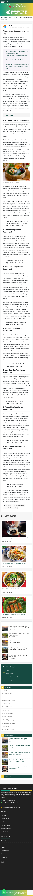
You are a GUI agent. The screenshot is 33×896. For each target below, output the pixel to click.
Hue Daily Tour (4, 850)
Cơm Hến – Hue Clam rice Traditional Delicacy (14, 563)
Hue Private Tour (7, 693)
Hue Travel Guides (19, 505)
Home (4, 17)
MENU (6, 2)
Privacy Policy (4, 857)
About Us (3, 840)
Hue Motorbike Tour (8, 729)
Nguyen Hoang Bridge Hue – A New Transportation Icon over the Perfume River (19, 740)
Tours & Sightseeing (8, 720)
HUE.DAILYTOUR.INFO (14, 892)
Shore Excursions (7, 716)
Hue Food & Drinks (12, 17)
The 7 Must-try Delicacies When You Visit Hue (13, 614)
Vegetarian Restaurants (10, 508)
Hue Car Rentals (5, 818)
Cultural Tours (6, 703)
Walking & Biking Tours (9, 723)
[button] (4, 891)
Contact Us (4, 844)
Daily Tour (5, 690)
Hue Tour (3, 815)
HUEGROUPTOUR (25, 892)
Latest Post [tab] (9, 623)
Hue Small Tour (7, 697)
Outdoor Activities (8, 713)
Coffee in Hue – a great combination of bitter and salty (16, 538)
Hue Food (8, 505)
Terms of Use (4, 854)
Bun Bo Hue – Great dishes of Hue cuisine (17, 64)
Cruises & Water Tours (9, 700)
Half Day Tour (6, 726)
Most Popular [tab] (24, 623)
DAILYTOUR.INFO (19, 894)
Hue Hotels (4, 822)
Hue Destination (5, 832)
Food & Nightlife (7, 706)
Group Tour (6, 710)
